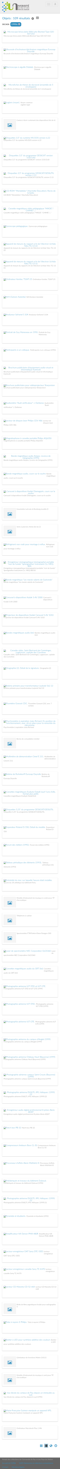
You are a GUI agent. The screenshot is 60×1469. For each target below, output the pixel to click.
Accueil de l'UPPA (9, 1463)
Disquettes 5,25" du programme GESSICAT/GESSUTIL (24, 812)
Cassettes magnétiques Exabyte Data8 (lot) (20, 796)
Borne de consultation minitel (28, 739)
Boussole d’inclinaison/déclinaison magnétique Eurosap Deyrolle (28, 53)
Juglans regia (25, 105)
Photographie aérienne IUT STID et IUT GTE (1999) (23, 989)
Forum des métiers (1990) (39, 845)
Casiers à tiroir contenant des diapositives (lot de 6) (36, 120)
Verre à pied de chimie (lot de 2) (29, 527)
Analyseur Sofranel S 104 (38, 315)
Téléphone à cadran (24, 916)
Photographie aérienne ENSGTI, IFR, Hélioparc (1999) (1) (25, 1202)
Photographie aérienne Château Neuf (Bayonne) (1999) (25, 1059)
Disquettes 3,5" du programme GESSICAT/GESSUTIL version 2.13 (28, 177)
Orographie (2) (45, 668)
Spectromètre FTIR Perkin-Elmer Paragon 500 (34, 933)
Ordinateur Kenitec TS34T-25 (44, 279)
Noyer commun (26, 102)
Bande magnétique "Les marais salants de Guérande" (23, 582)
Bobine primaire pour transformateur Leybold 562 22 (24, 688)
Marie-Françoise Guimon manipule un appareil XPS (23, 1413)
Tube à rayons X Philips (36, 1322)
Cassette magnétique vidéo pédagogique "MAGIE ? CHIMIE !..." (27, 213)
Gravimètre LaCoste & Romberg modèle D (32, 509)
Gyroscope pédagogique (38, 226)
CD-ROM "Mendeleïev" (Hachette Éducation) (21, 195)
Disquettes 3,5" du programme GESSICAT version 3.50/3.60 (26, 160)
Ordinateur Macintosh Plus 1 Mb (29, 1428)
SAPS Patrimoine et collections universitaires (36, 1463)
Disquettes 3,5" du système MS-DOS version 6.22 (22, 140)
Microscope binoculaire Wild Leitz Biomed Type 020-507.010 (27, 36)
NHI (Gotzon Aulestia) (34, 297)
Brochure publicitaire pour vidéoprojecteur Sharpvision (25, 388)
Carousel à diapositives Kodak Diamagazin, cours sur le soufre (27, 495)
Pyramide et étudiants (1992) (37, 1216)
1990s (14, 24)
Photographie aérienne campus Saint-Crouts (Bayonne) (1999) (27, 1079)
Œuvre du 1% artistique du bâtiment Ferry (20, 883)
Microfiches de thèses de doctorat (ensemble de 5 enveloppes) (27, 89)
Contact (5, 1467)
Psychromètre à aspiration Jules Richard (19, 727)
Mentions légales (18, 1467)
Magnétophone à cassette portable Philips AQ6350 (23, 441)
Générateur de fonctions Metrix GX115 (31, 1357)
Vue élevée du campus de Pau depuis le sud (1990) (23, 1397)
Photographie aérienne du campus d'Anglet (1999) (23, 1042)
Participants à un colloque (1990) (43, 350)
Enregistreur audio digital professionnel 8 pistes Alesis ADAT (27, 1114)
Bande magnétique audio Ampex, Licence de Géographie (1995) (28, 460)
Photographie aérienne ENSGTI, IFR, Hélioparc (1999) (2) (25, 1096)
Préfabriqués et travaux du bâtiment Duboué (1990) (23, 1183)
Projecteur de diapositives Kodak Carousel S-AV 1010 (24, 617)
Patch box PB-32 (28, 1128)
